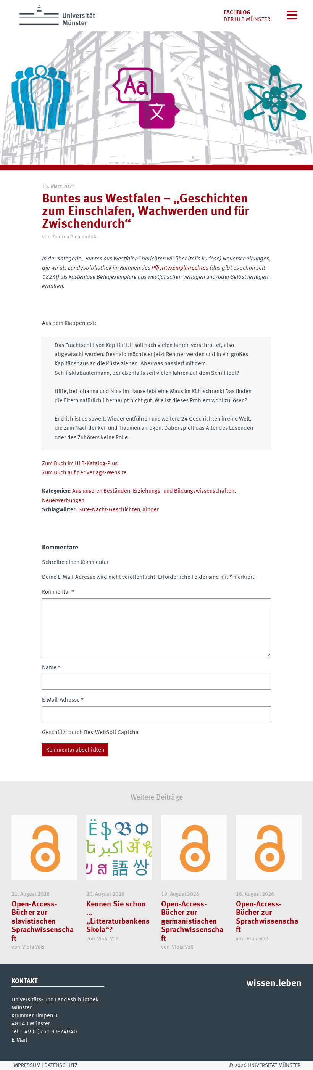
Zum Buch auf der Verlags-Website (84, 473)
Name (51, 668)
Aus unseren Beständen (101, 491)
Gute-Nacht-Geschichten (109, 510)
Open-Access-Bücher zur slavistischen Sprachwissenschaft (42, 921)
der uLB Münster (247, 19)
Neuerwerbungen (63, 501)
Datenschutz (60, 1065)
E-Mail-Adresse (63, 700)
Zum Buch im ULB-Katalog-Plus (80, 464)
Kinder (151, 510)
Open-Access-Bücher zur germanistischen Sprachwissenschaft (192, 921)
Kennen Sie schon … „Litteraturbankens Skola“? (118, 917)
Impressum (26, 1065)
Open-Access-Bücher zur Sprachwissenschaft (267, 917)
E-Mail (19, 1040)
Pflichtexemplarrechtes (180, 268)
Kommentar (58, 592)
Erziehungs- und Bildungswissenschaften (183, 491)
